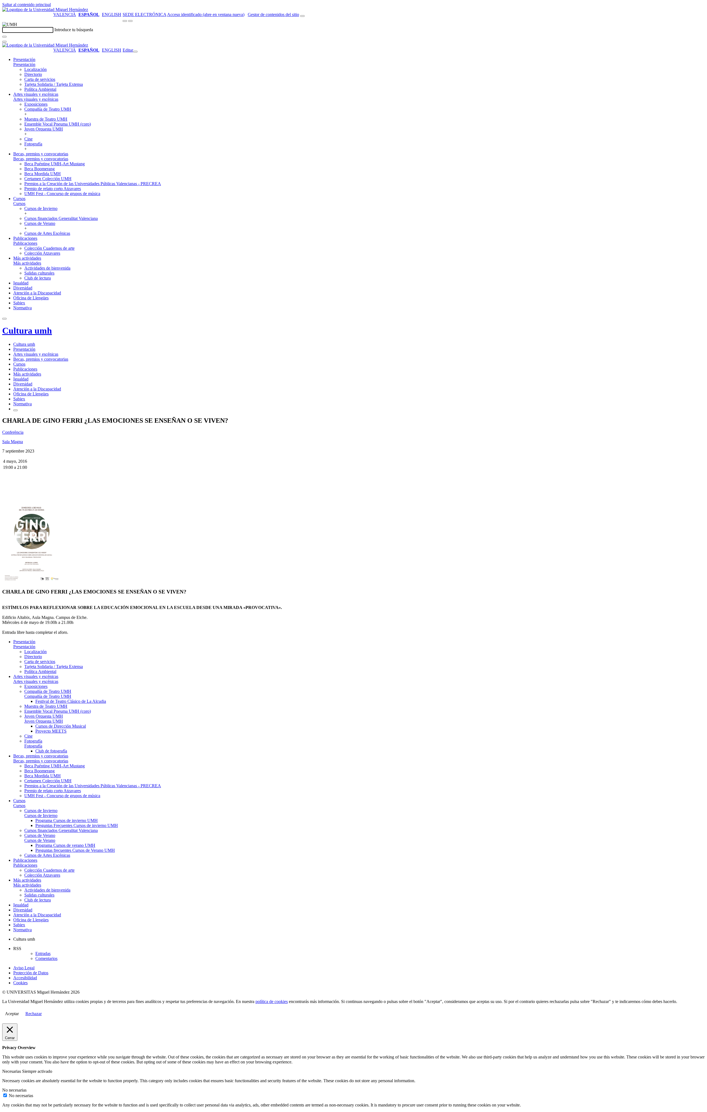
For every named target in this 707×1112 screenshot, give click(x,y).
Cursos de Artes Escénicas (47, 233)
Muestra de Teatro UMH (45, 119)
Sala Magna (12, 441)
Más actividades (27, 258)
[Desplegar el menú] (130, 21)
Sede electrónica (144, 14)
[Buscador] (302, 16)
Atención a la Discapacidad (37, 293)
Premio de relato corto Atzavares (52, 188)
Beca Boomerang (39, 168)
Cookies (20, 982)
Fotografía (33, 144)
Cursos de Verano (39, 223)
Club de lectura (37, 278)
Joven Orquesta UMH (43, 129)
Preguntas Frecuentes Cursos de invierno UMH (76, 825)
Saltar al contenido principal (26, 4)
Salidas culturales (39, 273)
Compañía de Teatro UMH (47, 109)
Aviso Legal (24, 967)
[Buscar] (4, 37)
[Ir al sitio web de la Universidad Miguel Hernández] (45, 9)
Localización (35, 69)
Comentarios (46, 958)
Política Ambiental (40, 89)
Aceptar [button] (12, 1013)
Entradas (43, 953)
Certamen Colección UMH (48, 178)
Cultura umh (27, 331)
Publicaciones (25, 238)
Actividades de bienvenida (47, 268)
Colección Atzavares (42, 253)
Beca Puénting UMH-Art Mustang (54, 163)
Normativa (22, 307)
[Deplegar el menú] (15, 410)
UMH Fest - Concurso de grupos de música (62, 193)
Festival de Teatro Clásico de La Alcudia (70, 701)
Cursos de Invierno (40, 208)
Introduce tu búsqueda (73, 29)
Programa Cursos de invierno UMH (66, 820)
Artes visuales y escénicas (35, 94)
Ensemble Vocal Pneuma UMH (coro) (57, 124)
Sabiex (19, 302)
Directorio (33, 74)
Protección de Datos (30, 972)
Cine (28, 139)
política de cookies (271, 1001)
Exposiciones (36, 104)
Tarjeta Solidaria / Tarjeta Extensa (53, 84)
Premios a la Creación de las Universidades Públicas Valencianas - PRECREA (92, 183)
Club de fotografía (51, 751)
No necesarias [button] (14, 1090)
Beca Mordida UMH (42, 173)
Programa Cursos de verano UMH (65, 845)
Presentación (24, 59)
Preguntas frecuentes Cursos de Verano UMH (75, 850)
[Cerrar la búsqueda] (4, 41)
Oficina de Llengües (31, 298)
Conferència (12, 432)
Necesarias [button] (12, 1071)
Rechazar (33, 1013)
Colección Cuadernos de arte (49, 248)
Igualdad (20, 283)
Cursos (19, 198)
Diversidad (22, 288)
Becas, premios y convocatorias (40, 153)
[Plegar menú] (135, 51)
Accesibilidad (25, 977)
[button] (24, 64)
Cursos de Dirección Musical (60, 726)
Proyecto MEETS (51, 731)
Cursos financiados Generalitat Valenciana (61, 218)
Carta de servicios (39, 79)
